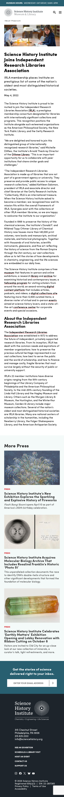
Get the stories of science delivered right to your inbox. (32, 671)
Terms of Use (39, 786)
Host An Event (22, 756)
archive (48, 276)
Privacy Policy (22, 786)
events (53, 300)
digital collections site (44, 293)
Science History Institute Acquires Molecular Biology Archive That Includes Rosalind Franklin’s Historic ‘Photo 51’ (31, 562)
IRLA (31, 110)
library (34, 276)
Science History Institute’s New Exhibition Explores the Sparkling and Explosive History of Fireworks (30, 496)
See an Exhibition (24, 747)
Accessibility (21, 789)
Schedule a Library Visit (27, 752)
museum (9, 273)
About (7, 21)
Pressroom (16, 21)
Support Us (21, 765)
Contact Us (21, 761)
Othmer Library (21, 155)
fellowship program (15, 283)
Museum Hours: (14, 3)
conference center (24, 307)
